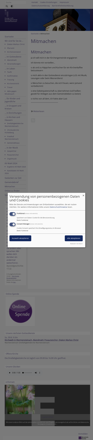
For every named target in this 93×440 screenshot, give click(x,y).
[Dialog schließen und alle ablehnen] (83, 194)
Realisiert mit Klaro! (76, 244)
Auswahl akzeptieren (20, 238)
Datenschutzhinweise (58, 207)
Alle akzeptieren (73, 238)
